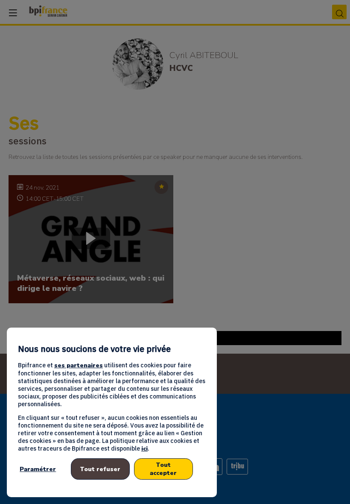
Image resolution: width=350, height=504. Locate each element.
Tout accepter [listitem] (163, 469)
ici (144, 449)
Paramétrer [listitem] (38, 469)
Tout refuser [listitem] (100, 469)
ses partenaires (78, 365)
